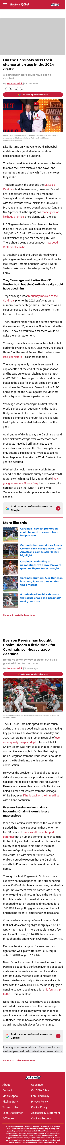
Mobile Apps (10, 1096)
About (6, 1084)
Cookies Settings (41, 1118)
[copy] (22, 89)
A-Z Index (8, 1118)
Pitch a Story (10, 1101)
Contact (7, 1090)
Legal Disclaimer (12, 1112)
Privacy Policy (39, 1101)
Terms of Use (10, 1107)
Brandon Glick (15, 83)
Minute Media (17, 1126)
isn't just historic (12, 356)
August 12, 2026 (30, 955)
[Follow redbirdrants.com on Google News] (58, 508)
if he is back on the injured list (41, 795)
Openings (37, 1084)
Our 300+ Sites (40, 1090)
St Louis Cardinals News (23, 615)
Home (6, 615)
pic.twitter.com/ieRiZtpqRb (39, 950)
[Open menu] (5, 4)
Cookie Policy (39, 1107)
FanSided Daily (40, 1096)
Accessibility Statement (45, 1112)
